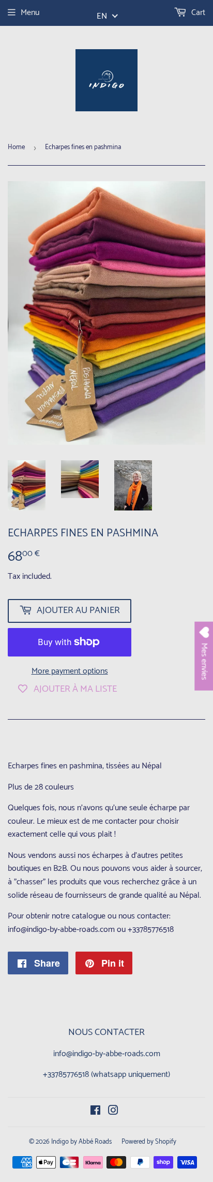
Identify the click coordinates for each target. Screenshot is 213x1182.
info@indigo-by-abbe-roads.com (106, 1054)
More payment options (70, 671)
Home (16, 147)
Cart (197, 13)
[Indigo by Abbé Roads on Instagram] (113, 1112)
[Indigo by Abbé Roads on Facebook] (95, 1112)
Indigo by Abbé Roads (81, 1141)
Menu (30, 13)
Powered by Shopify (148, 1141)
